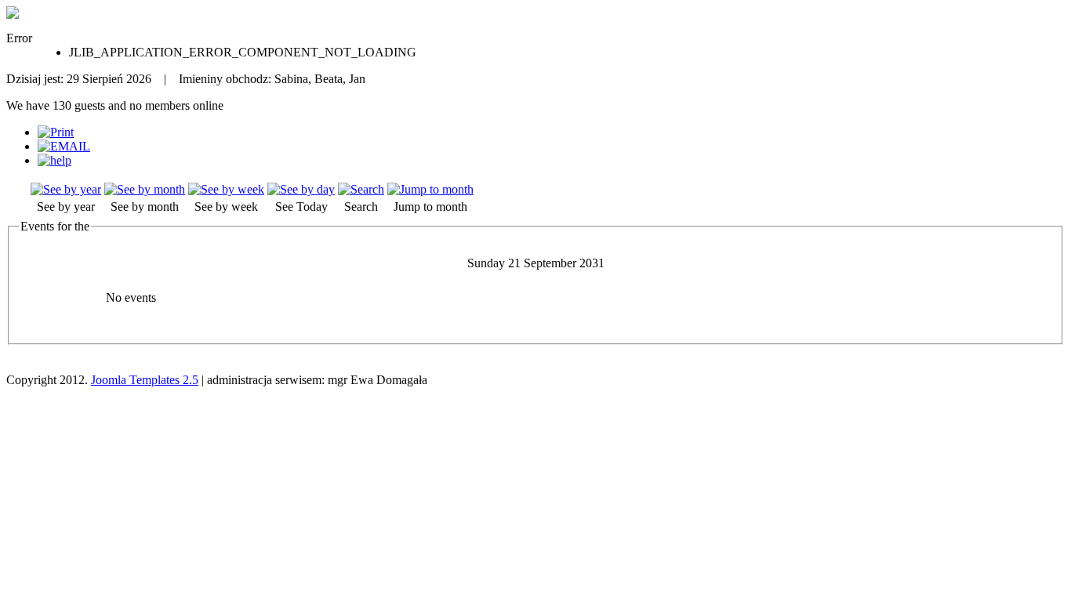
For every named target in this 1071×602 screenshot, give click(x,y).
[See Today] (301, 189)
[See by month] (144, 189)
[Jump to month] (430, 189)
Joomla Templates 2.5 (144, 379)
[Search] (361, 189)
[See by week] (226, 189)
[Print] (56, 132)
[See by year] (66, 189)
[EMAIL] (64, 146)
